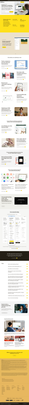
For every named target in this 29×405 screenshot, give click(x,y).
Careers (18, 389)
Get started (14, 355)
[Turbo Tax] (11, 398)
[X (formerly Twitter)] (15, 400)
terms (8, 363)
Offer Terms (7, 246)
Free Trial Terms (4, 246)
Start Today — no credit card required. (18, 0)
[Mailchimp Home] (2, 2)
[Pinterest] (19, 400)
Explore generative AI (3, 132)
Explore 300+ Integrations (3, 191)
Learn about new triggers (4, 68)
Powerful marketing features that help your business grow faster (7, 379)
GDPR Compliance (3, 391)
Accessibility (18, 390)
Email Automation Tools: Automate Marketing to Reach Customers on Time (19, 343)
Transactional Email (3, 389)
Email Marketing (3, 388)
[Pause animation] (15, 90)
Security (2, 392)
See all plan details (13, 248)
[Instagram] (16, 400)
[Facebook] (14, 400)
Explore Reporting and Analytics (18, 190)
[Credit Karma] (14, 398)
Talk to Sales (23, 389)
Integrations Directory (8, 389)
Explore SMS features (3, 115)
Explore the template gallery (20, 79)
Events (12, 388)
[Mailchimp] (21, 398)
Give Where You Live (19, 388)
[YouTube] (18, 400)
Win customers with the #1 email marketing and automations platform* (8, 380)
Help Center (23, 388)
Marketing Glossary (8, 388)
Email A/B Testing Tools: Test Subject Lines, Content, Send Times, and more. (8, 343)
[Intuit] (8, 398)
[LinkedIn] (17, 400)
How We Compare (3, 390)
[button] (15, 53)
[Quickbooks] (17, 398)
